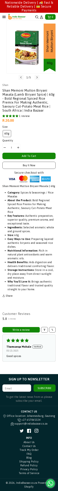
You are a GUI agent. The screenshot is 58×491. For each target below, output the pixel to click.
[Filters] (44, 329)
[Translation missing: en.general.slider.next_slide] (37, 77)
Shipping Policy (29, 461)
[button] (37, 17)
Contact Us (29, 446)
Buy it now (29, 165)
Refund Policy (29, 465)
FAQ (29, 453)
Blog (29, 457)
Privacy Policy (29, 469)
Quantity (7, 140)
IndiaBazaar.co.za (26, 482)
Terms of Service (29, 473)
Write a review (21, 329)
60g (7, 133)
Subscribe (45, 388)
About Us (29, 442)
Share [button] (9, 295)
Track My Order (29, 449)
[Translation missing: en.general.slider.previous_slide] (21, 77)
